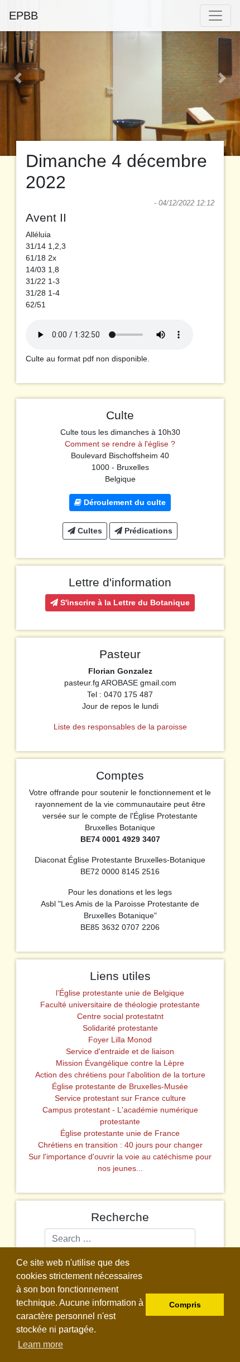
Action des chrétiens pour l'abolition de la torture (120, 1074)
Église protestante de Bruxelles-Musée (120, 1086)
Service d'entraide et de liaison (120, 1051)
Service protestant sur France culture (120, 1098)
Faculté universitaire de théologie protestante (120, 1004)
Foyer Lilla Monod (120, 1039)
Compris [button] (185, 1304)
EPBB (23, 15)
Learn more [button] (40, 1344)
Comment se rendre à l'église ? (120, 443)
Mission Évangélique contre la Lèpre (120, 1063)
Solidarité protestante (120, 1027)
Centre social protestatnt (120, 1016)
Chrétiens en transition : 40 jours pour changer (120, 1144)
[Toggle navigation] (215, 15)
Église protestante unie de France (120, 1133)
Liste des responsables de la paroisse (120, 726)
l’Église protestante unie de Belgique (120, 992)
